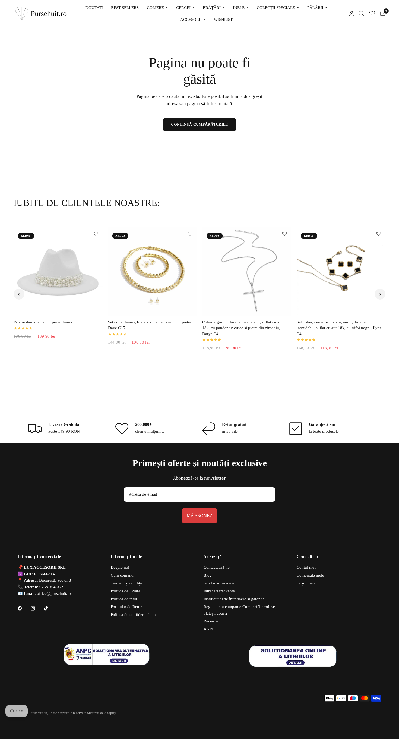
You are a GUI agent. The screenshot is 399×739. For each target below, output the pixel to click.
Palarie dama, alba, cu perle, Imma (43, 322)
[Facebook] (24, 608)
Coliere (155, 7)
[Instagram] (37, 608)
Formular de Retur (126, 607)
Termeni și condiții (126, 583)
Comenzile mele (310, 575)
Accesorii (191, 19)
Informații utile (126, 557)
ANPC (209, 629)
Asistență (213, 557)
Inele (239, 7)
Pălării (315, 7)
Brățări (212, 7)
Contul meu (306, 567)
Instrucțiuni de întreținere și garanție (234, 599)
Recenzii (211, 621)
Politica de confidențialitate (134, 614)
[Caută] (361, 13)
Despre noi (120, 567)
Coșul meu (306, 583)
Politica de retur (124, 599)
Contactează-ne (217, 567)
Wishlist (223, 19)
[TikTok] (50, 608)
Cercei (183, 7)
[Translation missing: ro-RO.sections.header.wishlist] (372, 13)
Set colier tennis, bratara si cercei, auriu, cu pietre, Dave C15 (150, 325)
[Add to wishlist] (95, 233)
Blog (208, 575)
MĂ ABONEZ (199, 515)
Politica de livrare (125, 591)
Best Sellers (125, 7)
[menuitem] (94, 8)
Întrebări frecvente (219, 591)
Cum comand (122, 575)
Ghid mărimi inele (219, 583)
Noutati (94, 7)
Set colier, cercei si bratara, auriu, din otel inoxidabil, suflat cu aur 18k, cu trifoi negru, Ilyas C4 (339, 328)
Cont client (308, 557)
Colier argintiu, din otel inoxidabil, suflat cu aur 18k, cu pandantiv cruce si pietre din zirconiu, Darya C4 (242, 328)
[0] (381, 13)
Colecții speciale (276, 7)
